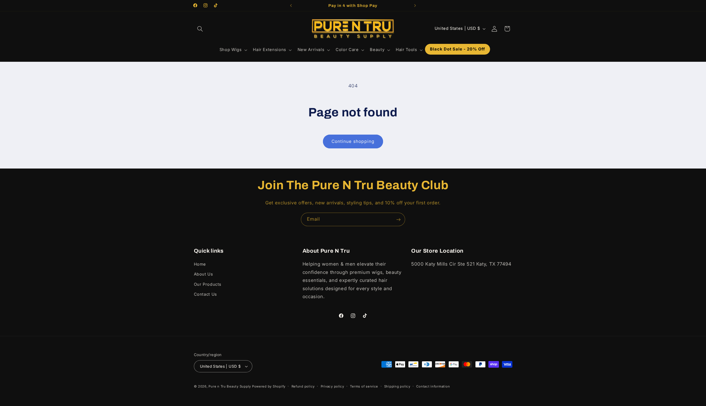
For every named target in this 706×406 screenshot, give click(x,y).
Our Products (208, 284)
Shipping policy (397, 386)
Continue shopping (353, 141)
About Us (203, 274)
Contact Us (205, 294)
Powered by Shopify (268, 386)
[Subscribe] (398, 219)
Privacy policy (332, 386)
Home (200, 264)
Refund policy (303, 386)
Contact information (433, 386)
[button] (200, 28)
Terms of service (364, 386)
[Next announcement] (415, 5)
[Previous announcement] (291, 5)
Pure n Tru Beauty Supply (230, 386)
